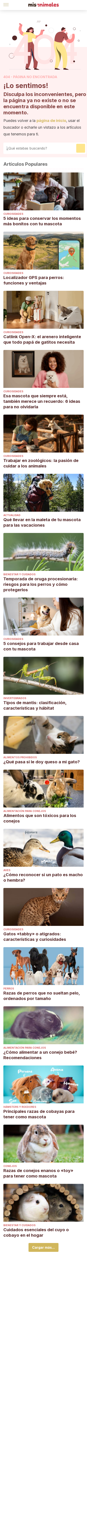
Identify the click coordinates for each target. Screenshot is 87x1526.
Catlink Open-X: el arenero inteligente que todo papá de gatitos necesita (42, 339)
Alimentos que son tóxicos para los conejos (39, 818)
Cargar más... (43, 1247)
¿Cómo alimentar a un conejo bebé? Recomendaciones (40, 1055)
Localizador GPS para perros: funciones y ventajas (33, 280)
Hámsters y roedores (19, 1106)
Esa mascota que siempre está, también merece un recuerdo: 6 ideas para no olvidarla (41, 401)
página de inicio (51, 120)
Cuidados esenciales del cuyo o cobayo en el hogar (36, 1232)
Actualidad (11, 515)
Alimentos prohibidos (20, 757)
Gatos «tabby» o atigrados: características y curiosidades (34, 936)
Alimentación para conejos (24, 811)
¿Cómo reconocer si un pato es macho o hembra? (43, 877)
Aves (6, 870)
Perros (8, 988)
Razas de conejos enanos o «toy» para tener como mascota (38, 1173)
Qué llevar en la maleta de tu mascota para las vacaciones (42, 522)
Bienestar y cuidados (19, 574)
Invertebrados (14, 698)
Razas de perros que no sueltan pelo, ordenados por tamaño (41, 996)
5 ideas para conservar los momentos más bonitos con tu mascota (42, 221)
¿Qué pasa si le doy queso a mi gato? (41, 761)
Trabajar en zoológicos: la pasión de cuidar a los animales (41, 463)
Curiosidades (13, 213)
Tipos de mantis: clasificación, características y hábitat (35, 705)
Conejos (10, 1166)
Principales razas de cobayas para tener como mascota (39, 1114)
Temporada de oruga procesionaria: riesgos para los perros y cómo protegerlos (40, 584)
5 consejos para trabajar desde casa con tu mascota (41, 646)
